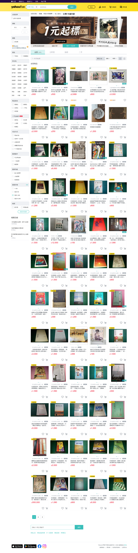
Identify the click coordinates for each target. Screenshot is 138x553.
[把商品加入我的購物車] (47, 100)
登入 (91, 7)
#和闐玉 (63, 533)
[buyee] (20, 47)
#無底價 (56, 533)
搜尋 (79, 527)
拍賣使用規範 (116, 547)
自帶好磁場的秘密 (38, 46)
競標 (66, 52)
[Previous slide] (32, 76)
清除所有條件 (23, 212)
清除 (27, 184)
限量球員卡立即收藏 (86, 46)
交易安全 (124, 547)
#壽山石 (33, 533)
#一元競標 (49, 533)
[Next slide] (47, 76)
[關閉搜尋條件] (36, 7)
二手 (80, 52)
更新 (125, 545)
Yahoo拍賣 (18, 7)
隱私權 (108, 547)
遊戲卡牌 (54, 46)
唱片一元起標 (71, 46)
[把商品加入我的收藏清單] (43, 100)
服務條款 (102, 547)
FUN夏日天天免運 (102, 46)
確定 (24, 32)
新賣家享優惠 (119, 46)
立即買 (52, 52)
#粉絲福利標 (41, 533)
